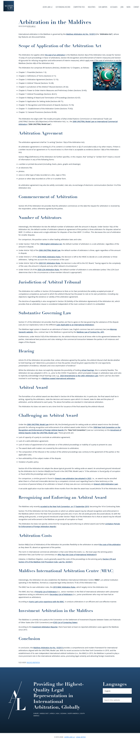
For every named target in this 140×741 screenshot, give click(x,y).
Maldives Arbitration (33, 662)
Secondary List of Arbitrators (61, 594)
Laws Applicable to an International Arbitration (75, 325)
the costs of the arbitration (110, 544)
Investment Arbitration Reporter (45, 627)
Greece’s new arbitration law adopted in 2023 (73, 478)
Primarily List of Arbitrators (46, 592)
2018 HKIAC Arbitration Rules (49, 257)
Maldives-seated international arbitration (58, 378)
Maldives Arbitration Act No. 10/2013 (81, 34)
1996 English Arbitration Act (51, 244)
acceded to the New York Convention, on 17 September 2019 (64, 506)
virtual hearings (88, 370)
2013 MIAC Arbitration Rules (64, 587)
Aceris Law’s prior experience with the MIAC (46, 601)
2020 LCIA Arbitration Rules (48, 269)
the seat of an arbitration (55, 55)
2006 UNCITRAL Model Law (49, 250)
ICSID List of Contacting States (65, 622)
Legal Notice (81, 737)
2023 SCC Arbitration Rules (49, 263)
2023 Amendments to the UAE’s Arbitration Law (79, 376)
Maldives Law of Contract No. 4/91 (90, 332)
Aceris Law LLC (69, 737)
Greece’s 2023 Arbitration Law (105, 484)
